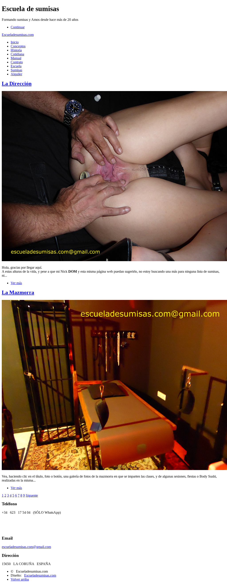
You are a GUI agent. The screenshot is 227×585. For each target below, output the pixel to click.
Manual (16, 58)
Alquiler (16, 74)
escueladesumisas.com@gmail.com (26, 547)
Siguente (32, 495)
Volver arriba (20, 579)
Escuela (16, 66)
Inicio (15, 42)
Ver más (16, 283)
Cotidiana (17, 54)
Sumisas (16, 70)
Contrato (17, 62)
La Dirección (16, 83)
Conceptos (18, 46)
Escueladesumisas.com (18, 35)
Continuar (18, 27)
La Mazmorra (18, 292)
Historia (16, 50)
